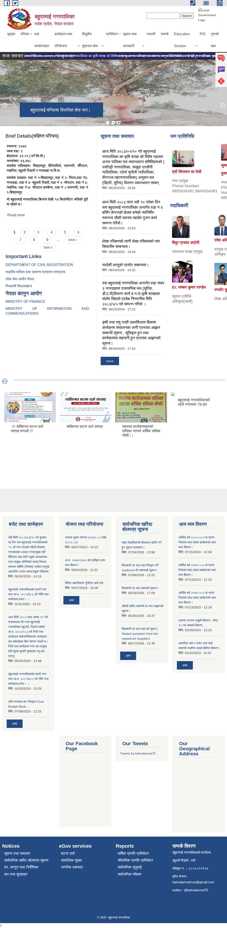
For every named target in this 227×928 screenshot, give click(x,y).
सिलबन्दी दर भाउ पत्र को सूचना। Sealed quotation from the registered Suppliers (140, 633)
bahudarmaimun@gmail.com (193, 882)
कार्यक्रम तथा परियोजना (63, 40)
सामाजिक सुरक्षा (71, 860)
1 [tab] (108, 122)
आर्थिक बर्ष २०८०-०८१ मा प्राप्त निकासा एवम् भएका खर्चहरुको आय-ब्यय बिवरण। (197, 542)
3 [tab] (118, 122)
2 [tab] (113, 122)
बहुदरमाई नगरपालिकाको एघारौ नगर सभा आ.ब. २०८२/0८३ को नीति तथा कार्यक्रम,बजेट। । (28, 594)
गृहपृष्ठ (11, 34)
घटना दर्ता (68, 853)
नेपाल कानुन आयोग (24, 293)
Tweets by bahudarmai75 (138, 753)
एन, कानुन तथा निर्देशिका (21, 867)
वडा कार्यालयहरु (41, 40)
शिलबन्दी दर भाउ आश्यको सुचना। (140, 588)
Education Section (182, 40)
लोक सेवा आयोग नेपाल (20, 279)
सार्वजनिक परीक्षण (129, 874)
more (110, 361)
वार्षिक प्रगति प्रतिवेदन (133, 853)
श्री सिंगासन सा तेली (186, 172)
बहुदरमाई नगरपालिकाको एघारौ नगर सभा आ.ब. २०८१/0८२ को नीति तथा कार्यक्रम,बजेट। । (28, 678)
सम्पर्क (165, 34)
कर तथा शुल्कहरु (15, 874)
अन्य (14, 723)
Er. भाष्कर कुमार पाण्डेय (189, 287)
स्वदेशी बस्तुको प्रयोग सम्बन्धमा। (125, 265)
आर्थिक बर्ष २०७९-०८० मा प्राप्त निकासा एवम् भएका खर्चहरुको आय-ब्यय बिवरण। (197, 570)
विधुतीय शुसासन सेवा (90, 40)
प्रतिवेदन (112, 34)
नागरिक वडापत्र (72, 867)
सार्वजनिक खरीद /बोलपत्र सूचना (26, 860)
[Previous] (4, 105)
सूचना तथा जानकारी (130, 40)
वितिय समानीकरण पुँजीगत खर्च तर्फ (84, 583)
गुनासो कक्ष (215, 40)
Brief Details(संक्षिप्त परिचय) (32, 136)
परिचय (25, 34)
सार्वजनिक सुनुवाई (130, 867)
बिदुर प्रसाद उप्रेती (185, 242)
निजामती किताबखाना (19, 286)
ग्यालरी (151, 34)
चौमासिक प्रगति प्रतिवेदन (135, 860)
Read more (16, 215)
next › (72, 240)
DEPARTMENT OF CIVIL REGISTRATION (39, 265)
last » (48, 247)
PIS (202, 34)
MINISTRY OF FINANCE (25, 301)
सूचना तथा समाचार (17, 853)
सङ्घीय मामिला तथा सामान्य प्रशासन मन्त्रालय (35, 272)
